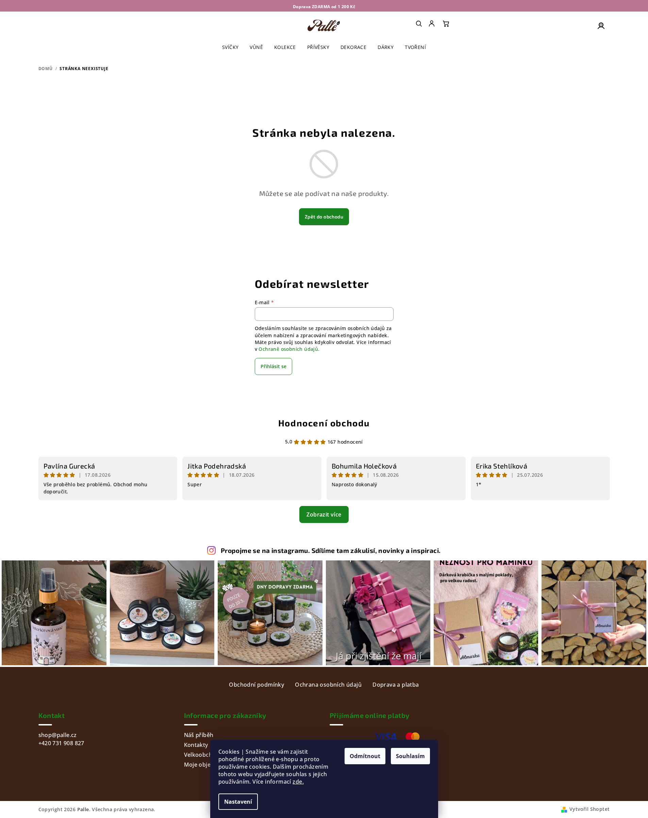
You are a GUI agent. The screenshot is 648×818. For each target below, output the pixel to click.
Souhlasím (410, 756)
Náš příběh (199, 735)
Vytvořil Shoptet (589, 809)
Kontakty (196, 745)
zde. (298, 781)
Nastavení (238, 801)
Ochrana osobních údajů (328, 684)
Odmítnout (365, 756)
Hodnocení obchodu (324, 423)
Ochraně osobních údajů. (289, 349)
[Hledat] (418, 23)
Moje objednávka (207, 764)
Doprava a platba (395, 684)
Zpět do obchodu (324, 216)
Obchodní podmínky (256, 684)
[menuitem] (432, 23)
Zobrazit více (323, 514)
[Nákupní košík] (446, 23)
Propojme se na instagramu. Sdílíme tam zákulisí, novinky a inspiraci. (331, 550)
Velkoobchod (201, 754)
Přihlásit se (273, 366)
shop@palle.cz (57, 735)
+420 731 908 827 (61, 743)
